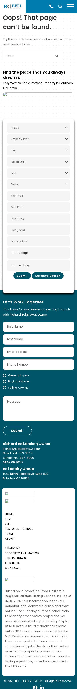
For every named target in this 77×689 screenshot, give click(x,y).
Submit (22, 276)
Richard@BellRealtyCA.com (21, 449)
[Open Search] (60, 6)
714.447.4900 (52, 6)
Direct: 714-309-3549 (17, 453)
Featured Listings (19, 529)
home (9, 514)
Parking (23, 265)
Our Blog (12, 563)
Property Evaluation (22, 553)
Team (9, 534)
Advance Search (47, 276)
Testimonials (15, 558)
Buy (8, 519)
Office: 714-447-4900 (18, 458)
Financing (13, 548)
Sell (8, 524)
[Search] (57, 55)
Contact (12, 568)
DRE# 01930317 (13, 462)
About (10, 539)
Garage (23, 253)
